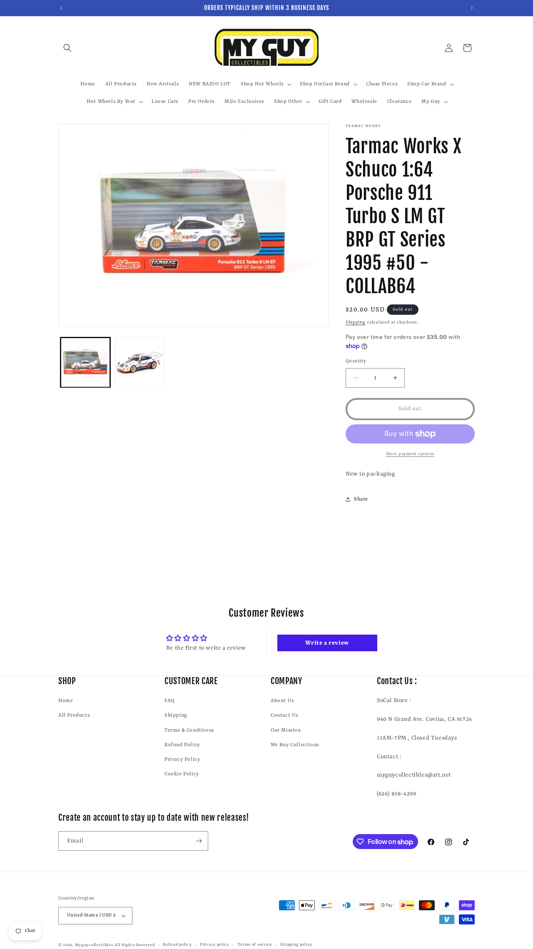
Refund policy (177, 944)
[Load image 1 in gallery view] (85, 363)
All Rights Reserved (134, 945)
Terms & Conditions (189, 730)
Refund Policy (182, 745)
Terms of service (255, 944)
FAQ (169, 701)
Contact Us (284, 715)
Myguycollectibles (94, 945)
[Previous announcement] (61, 8)
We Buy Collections (295, 745)
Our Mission (286, 730)
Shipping (356, 322)
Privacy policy (214, 944)
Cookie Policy (181, 774)
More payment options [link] (410, 453)
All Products (74, 715)
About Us (282, 701)
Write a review (327, 643)
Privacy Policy (182, 759)
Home (65, 701)
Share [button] (361, 499)
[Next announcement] (472, 8)
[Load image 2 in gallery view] (139, 363)
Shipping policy (296, 944)
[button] (67, 48)
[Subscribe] (198, 841)
